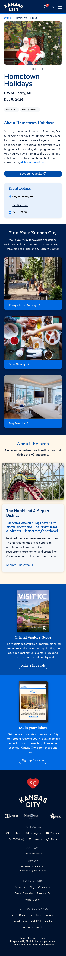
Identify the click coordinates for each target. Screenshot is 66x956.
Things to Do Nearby (23, 305)
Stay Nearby (17, 423)
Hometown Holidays (26, 17)
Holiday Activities (30, 109)
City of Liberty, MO (18, 93)
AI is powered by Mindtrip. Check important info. (33, 941)
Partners (49, 915)
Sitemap (32, 938)
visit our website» (32, 162)
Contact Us (44, 887)
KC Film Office (31, 927)
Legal (23, 938)
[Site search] (52, 7)
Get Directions (20, 205)
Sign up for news (33, 760)
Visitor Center (32, 900)
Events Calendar (24, 893)
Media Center (19, 915)
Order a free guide (33, 665)
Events (7, 17)
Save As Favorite (31, 173)
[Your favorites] (45, 6)
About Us (20, 887)
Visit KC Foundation (42, 921)
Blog (31, 887)
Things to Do (44, 893)
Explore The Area (18, 565)
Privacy (42, 938)
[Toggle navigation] (60, 6)
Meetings (35, 915)
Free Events (11, 109)
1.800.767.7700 (33, 853)
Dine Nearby (17, 364)
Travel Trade (20, 921)
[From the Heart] (33, 783)
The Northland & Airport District (27, 512)
